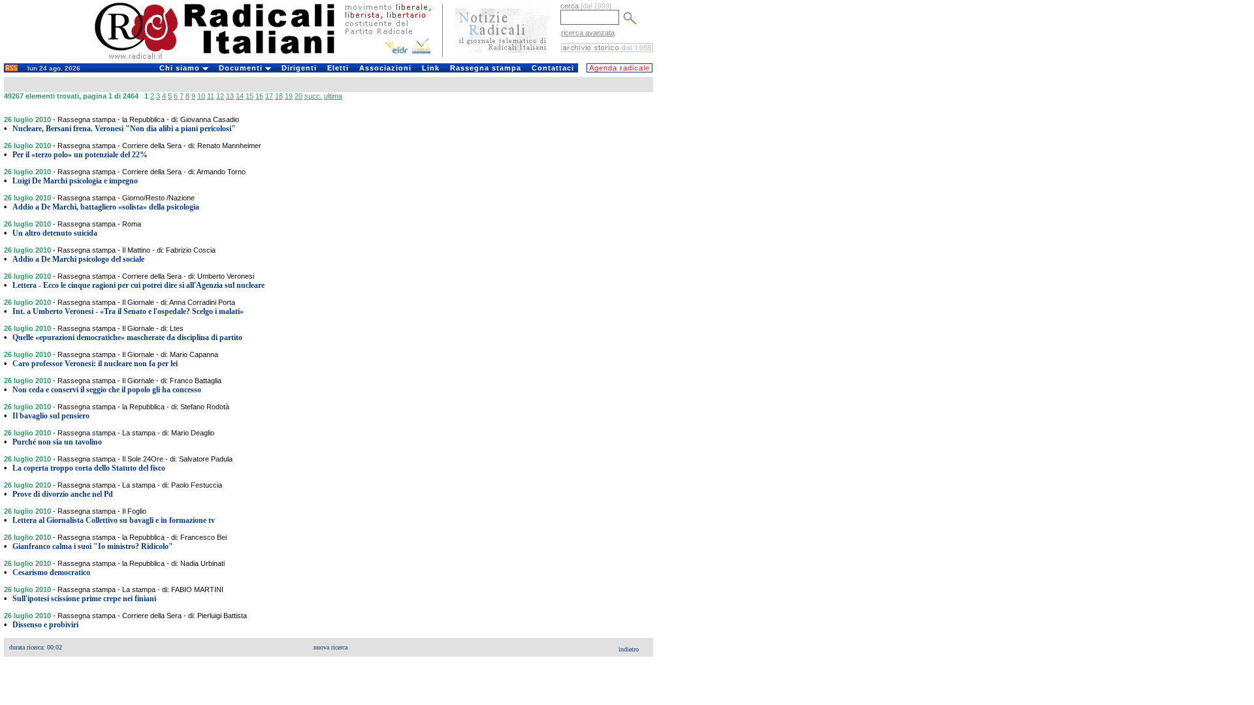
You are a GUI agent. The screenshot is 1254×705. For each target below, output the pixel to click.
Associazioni (385, 68)
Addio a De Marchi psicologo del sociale (78, 259)
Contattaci (553, 68)
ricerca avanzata (588, 33)
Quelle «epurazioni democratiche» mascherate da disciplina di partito (127, 337)
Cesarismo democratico (51, 572)
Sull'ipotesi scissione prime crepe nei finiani (84, 598)
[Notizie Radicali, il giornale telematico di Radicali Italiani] (502, 57)
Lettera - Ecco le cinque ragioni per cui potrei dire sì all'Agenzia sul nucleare (138, 285)
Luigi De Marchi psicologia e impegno (75, 180)
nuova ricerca (330, 647)
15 (249, 96)
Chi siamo (180, 68)
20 (298, 96)
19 (289, 96)
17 (269, 96)
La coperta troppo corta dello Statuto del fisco (88, 468)
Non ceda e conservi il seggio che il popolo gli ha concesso (106, 389)
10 (201, 96)
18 (279, 96)
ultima (333, 96)
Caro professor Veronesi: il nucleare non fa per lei (95, 363)
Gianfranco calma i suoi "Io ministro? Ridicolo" (92, 546)
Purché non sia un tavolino (57, 441)
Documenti (242, 68)
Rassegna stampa (485, 68)
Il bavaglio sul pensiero (50, 415)
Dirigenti (299, 68)
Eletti (338, 68)
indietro (629, 649)
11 (210, 96)
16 (259, 96)
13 (230, 96)
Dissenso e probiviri (45, 624)
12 (220, 96)
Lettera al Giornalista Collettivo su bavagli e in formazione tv (113, 520)
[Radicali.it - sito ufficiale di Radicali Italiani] (223, 59)
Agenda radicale (619, 68)
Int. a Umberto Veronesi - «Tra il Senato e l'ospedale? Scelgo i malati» (128, 311)
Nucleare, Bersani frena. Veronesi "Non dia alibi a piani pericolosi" (124, 128)
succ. (313, 96)
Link (431, 68)
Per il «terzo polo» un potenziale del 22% (80, 154)
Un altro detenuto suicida (54, 233)
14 (240, 96)
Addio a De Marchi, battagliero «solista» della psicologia (105, 207)
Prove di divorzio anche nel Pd (62, 494)
